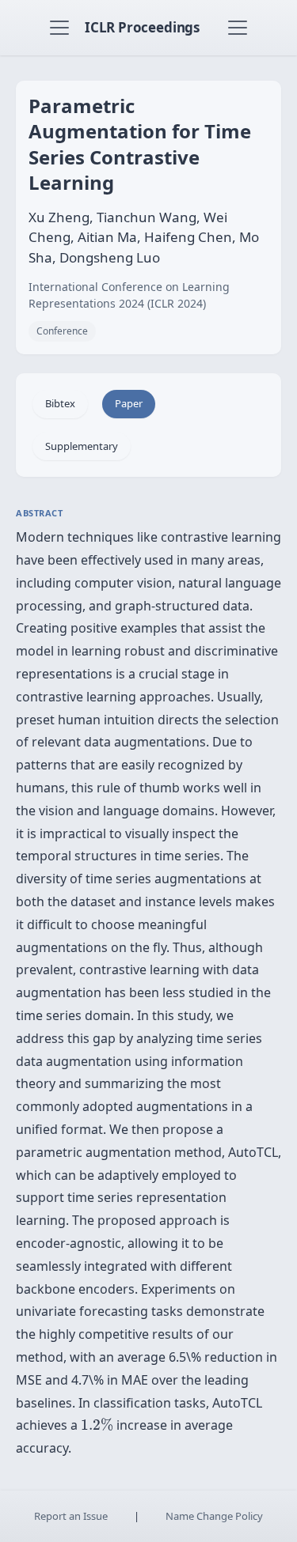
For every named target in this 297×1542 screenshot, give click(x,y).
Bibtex (60, 403)
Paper (129, 403)
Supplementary (81, 446)
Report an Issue (71, 1516)
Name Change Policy (214, 1516)
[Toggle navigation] (59, 27)
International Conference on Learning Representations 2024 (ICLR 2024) (129, 295)
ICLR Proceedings (142, 27)
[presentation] (97, 1424)
